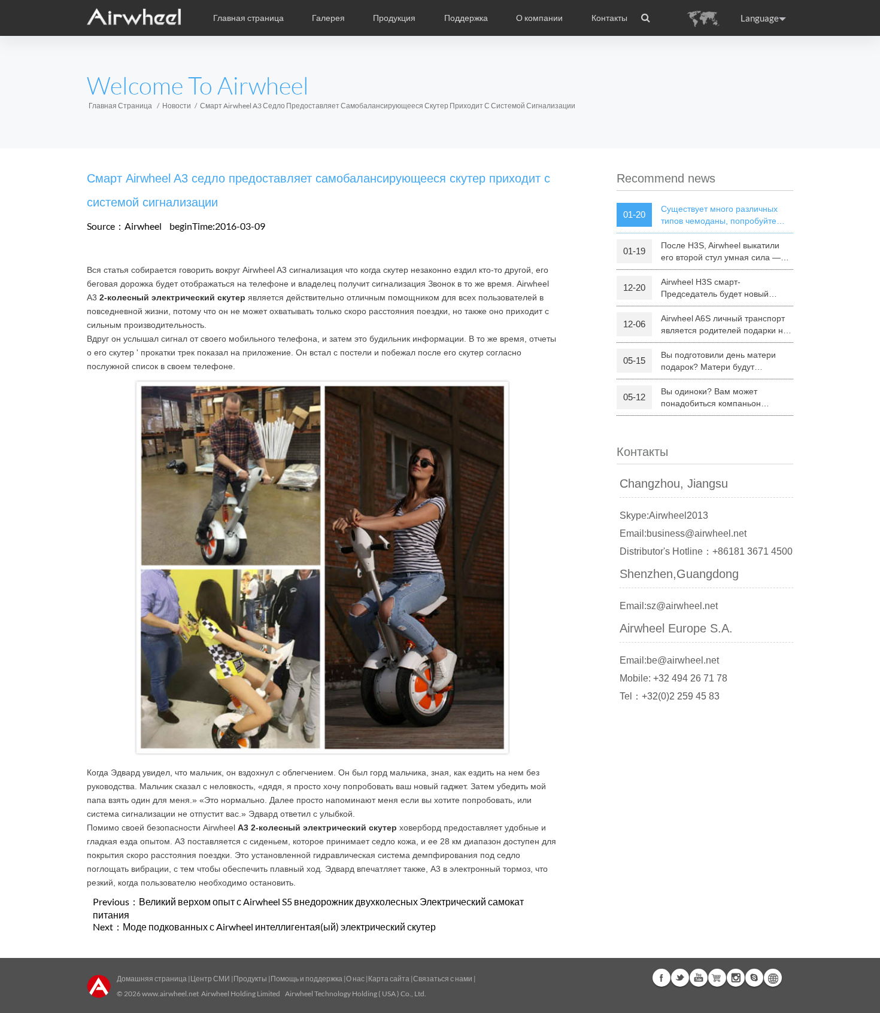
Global (773, 978)
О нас (355, 978)
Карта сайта (388, 978)
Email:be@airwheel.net (669, 660)
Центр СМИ (210, 978)
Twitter (680, 978)
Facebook (661, 978)
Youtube (699, 978)
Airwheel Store (717, 978)
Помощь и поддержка (307, 978)
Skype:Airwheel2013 (664, 515)
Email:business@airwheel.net (683, 533)
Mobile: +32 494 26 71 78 (673, 678)
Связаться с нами (443, 978)
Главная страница (248, 18)
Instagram (736, 978)
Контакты (609, 18)
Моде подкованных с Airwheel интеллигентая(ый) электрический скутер (279, 926)
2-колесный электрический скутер (172, 297)
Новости (176, 105)
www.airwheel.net (170, 993)
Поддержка (466, 18)
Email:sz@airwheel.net (669, 606)
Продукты (250, 978)
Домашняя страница (152, 978)
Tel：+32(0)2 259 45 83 (670, 696)
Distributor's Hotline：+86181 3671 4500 (706, 551)
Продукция (394, 18)
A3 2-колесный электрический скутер (317, 827)
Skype (754, 978)
